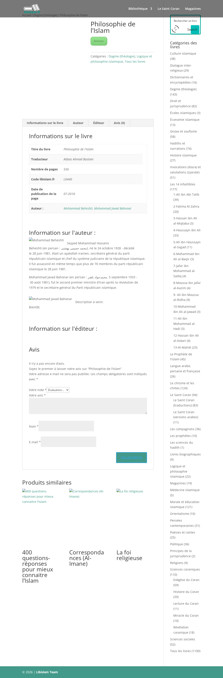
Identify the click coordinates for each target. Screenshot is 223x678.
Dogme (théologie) (122, 56)
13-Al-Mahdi (182, 347)
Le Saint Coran (168, 9)
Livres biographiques (185, 454)
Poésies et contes (182, 532)
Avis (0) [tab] (119, 123)
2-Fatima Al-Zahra (186, 206)
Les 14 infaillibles (182, 184)
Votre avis (37, 395)
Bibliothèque (138, 9)
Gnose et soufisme (183, 131)
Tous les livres (135, 61)
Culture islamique (183, 53)
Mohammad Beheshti (78, 208)
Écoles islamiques (183, 113)
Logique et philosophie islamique (178, 471)
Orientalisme (179, 514)
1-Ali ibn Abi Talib (186, 194)
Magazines (193, 9)
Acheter (99, 41)
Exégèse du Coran (186, 580)
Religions (176, 563)
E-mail (35, 442)
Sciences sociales (182, 639)
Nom (34, 426)
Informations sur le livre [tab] (45, 123)
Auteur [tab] (78, 123)
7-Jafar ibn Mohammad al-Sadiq (184, 271)
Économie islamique (184, 119)
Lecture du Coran (186, 603)
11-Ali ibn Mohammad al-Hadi (184, 323)
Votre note (38, 390)
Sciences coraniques (185, 569)
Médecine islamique (185, 490)
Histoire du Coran (186, 592)
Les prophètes (180, 436)
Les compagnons (182, 429)
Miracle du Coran (186, 615)
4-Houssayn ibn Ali (187, 230)
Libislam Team (47, 672)
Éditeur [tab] (98, 123)
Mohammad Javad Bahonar (113, 208)
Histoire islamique (183, 155)
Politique (176, 544)
